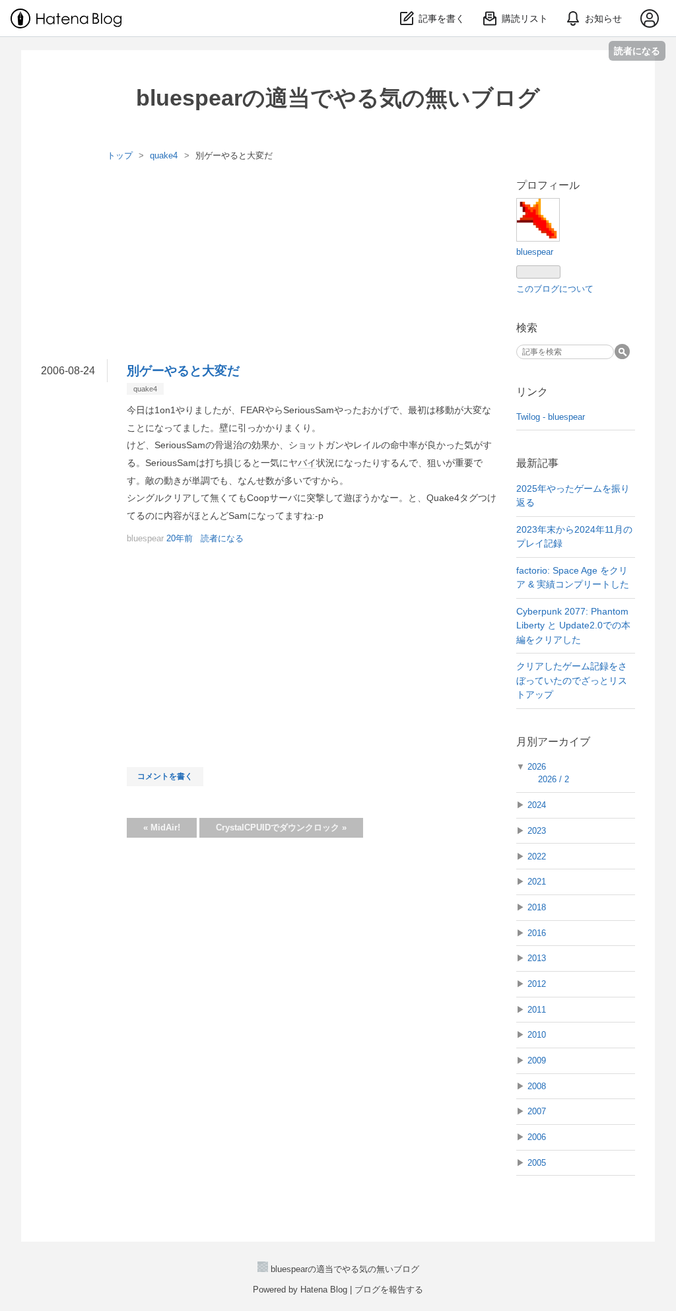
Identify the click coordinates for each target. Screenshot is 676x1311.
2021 (536, 882)
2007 (536, 1111)
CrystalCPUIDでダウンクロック (281, 827)
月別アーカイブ (553, 741)
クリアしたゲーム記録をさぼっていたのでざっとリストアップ (571, 680)
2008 (536, 1086)
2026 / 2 (553, 779)
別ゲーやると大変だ (183, 371)
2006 (536, 1137)
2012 (536, 984)
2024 (536, 805)
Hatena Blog (323, 1289)
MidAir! (161, 827)
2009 (536, 1060)
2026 (536, 767)
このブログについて (554, 289)
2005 (536, 1163)
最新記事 (537, 463)
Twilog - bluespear (550, 417)
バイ (307, 462)
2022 (536, 856)
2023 (536, 831)
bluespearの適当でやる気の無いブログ (338, 97)
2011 (536, 1010)
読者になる (637, 50)
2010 (536, 1035)
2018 (536, 907)
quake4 (145, 389)
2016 (536, 933)
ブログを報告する (389, 1289)
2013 (536, 958)
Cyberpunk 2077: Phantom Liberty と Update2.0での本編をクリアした (573, 625)
